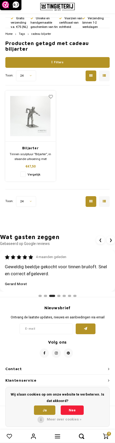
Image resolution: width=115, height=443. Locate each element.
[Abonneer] (86, 328)
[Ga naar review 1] (40, 296)
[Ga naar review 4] (58, 296)
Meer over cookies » (64, 419)
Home (9, 34)
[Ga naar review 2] (45, 296)
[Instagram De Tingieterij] (56, 353)
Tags (22, 34)
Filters (58, 62)
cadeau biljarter (41, 34)
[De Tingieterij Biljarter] (30, 116)
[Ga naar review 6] (69, 296)
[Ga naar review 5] (64, 296)
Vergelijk (34, 174)
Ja (45, 410)
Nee (72, 410)
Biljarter (30, 148)
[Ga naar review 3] (52, 296)
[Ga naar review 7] (74, 296)
